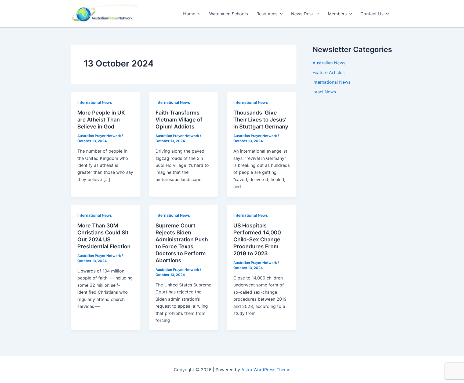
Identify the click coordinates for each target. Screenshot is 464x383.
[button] (198, 13)
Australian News (329, 62)
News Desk (302, 13)
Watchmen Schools (228, 13)
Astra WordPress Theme (265, 369)
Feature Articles (329, 72)
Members (337, 13)
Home (189, 13)
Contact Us (371, 13)
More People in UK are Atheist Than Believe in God (101, 119)
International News (94, 102)
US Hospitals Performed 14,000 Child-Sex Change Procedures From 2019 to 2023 (257, 239)
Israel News (324, 91)
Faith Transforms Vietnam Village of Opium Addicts (178, 119)
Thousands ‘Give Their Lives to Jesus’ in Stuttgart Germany (260, 119)
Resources (266, 13)
